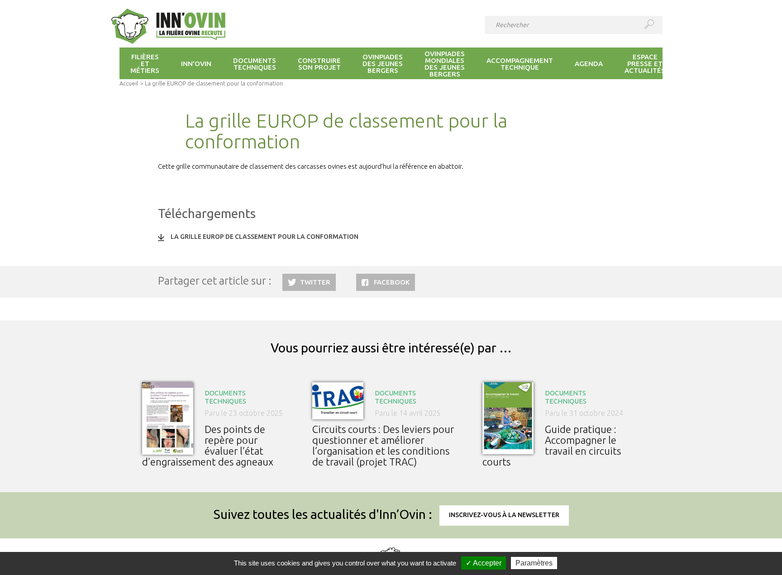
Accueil (128, 83)
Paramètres (534, 563)
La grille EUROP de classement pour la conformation (264, 236)
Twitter (315, 282)
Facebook (392, 282)
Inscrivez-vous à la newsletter (504, 514)
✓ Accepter (483, 563)
